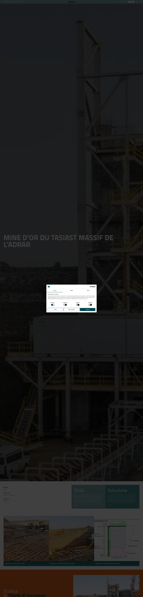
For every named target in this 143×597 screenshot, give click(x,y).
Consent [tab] (54, 290)
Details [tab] (71, 290)
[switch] (65, 305)
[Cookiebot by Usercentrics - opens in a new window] (90, 287)
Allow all (87, 309)
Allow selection (71, 309)
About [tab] (88, 290)
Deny (55, 309)
